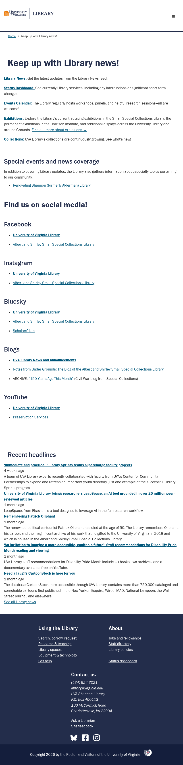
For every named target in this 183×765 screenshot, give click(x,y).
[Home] (27, 13)
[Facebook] (86, 737)
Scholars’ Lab (24, 330)
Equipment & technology (57, 655)
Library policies (121, 649)
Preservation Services (30, 417)
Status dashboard (123, 661)
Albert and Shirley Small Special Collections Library (53, 244)
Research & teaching (54, 643)
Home (12, 36)
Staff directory (120, 643)
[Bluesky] (75, 737)
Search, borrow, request (57, 638)
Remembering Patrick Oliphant (29, 516)
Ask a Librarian (83, 720)
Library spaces (50, 649)
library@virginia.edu (87, 688)
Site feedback (82, 726)
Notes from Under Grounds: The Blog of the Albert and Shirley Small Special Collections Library (88, 369)
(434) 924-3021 (84, 682)
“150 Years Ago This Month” (51, 378)
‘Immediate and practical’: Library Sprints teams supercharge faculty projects (68, 465)
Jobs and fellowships (125, 638)
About (116, 628)
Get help (45, 661)
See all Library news (20, 602)
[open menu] (174, 16)
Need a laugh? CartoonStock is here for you (39, 573)
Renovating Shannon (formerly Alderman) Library (52, 185)
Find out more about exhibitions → (59, 130)
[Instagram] (98, 737)
